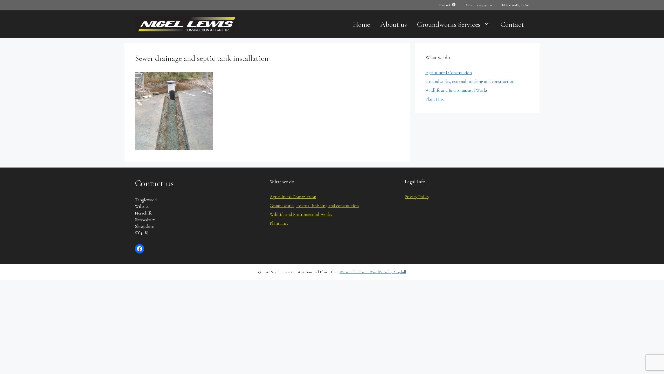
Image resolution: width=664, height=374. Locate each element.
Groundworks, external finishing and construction (469, 81)
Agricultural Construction (448, 72)
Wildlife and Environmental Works (456, 90)
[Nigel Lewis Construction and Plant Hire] (187, 23)
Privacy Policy (417, 196)
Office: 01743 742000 (479, 5)
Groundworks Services (448, 24)
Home (361, 24)
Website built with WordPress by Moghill (373, 272)
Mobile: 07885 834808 (515, 5)
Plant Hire (434, 99)
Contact (512, 24)
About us (393, 24)
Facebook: (445, 5)
